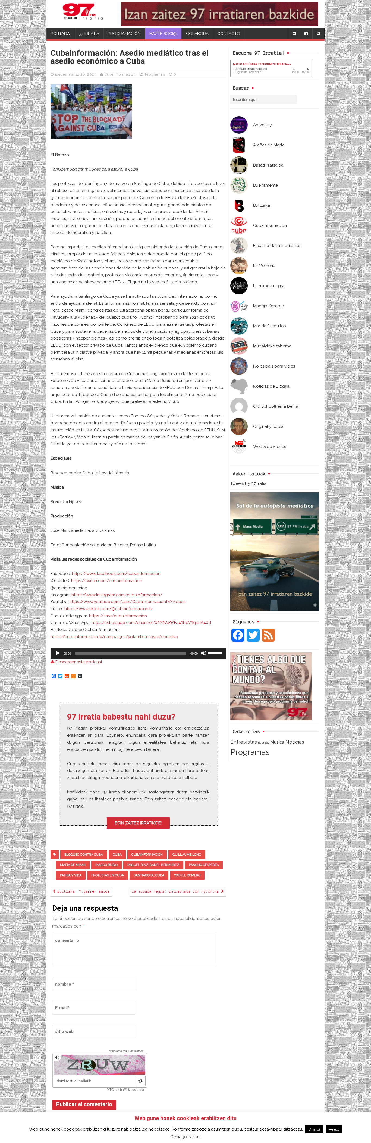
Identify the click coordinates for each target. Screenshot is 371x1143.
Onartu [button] (314, 1129)
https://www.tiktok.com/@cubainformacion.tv (108, 608)
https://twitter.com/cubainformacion (106, 580)
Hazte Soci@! (163, 33)
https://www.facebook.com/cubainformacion (116, 573)
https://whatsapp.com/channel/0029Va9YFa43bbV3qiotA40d (151, 622)
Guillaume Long (186, 854)
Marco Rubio (106, 865)
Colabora (197, 33)
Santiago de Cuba (149, 875)
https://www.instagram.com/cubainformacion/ (116, 594)
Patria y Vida (70, 875)
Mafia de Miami (73, 865)
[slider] (215, 653)
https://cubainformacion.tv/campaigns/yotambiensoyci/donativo (114, 636)
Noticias (294, 742)
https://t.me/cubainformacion (118, 615)
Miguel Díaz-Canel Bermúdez (153, 865)
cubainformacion (147, 854)
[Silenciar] (203, 653)
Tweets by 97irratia (248, 483)
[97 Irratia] (83, 14)
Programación (124, 33)
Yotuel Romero (187, 875)
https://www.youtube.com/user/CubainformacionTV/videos (127, 601)
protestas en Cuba (107, 875)
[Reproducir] (57, 653)
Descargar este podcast (78, 662)
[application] (138, 653)
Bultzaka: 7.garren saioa (82, 891)
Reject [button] (334, 1129)
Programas (249, 752)
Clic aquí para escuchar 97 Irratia (261, 64)
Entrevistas (243, 742)
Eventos (263, 742)
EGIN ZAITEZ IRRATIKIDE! (138, 823)
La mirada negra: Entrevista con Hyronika (176, 891)
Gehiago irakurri (185, 1136)
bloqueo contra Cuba (83, 854)
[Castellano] (318, 34)
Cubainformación (120, 74)
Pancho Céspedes (204, 865)
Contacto (228, 33)
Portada (60, 33)
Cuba (117, 854)
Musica (277, 742)
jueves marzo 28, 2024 (76, 74)
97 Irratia (88, 33)
